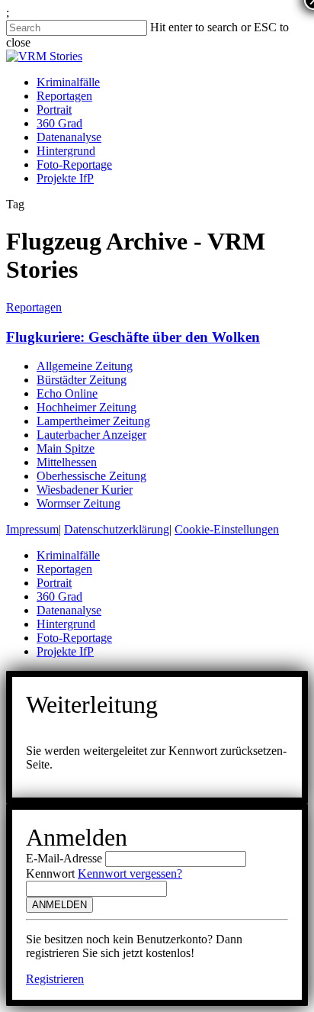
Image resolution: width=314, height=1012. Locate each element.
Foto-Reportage (74, 164)
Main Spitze (66, 448)
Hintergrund (66, 150)
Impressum (32, 529)
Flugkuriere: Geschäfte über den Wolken (133, 337)
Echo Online (67, 393)
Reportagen (64, 95)
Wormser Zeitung (78, 503)
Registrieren (55, 978)
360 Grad (59, 123)
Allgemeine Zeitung (85, 365)
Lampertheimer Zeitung (93, 420)
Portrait (54, 109)
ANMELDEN (59, 904)
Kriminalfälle (68, 82)
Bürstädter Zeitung (82, 379)
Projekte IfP (65, 178)
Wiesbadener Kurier (85, 489)
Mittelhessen (67, 462)
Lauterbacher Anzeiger (91, 434)
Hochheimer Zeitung (86, 407)
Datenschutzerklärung (116, 529)
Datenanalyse (69, 137)
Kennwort (50, 873)
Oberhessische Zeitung (91, 475)
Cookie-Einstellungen (227, 529)
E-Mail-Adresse (64, 858)
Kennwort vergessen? (130, 873)
